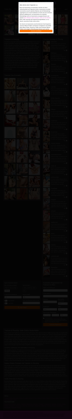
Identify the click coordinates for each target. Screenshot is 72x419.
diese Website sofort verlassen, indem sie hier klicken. (37, 17)
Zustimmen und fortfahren (36, 30)
